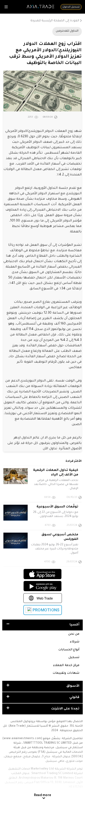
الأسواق (72, 686)
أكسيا (74, 625)
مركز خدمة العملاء (66, 665)
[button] (42, 625)
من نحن (73, 634)
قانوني (74, 697)
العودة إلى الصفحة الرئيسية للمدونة (55, 20)
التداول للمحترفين (67, 31)
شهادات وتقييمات (66, 673)
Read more (42, 795)
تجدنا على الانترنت (65, 709)
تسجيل (73, 657)
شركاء (74, 642)
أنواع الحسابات (68, 650)
